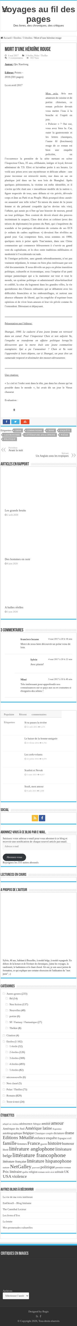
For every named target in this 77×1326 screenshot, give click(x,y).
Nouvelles (14, 1010)
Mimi (24, 679)
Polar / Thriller (41, 55)
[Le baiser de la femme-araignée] (13, 743)
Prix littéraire (12, 1172)
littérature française (14, 1161)
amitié (45, 1123)
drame (69, 1133)
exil (69, 1138)
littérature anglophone (40, 435)
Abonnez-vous (14, 857)
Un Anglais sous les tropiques (52, 454)
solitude (59, 1171)
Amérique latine (38, 1128)
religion (33, 1171)
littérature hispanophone (49, 1161)
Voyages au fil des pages (38, 14)
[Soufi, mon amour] (13, 791)
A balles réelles (14, 607)
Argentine (57, 1129)
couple (49, 1133)
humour (68, 1143)
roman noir (44, 1171)
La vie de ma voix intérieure (18, 1197)
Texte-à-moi (13, 1101)
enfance (39, 1138)
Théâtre (13, 1028)
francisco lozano (30, 639)
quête (25, 1172)
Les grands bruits (15, 510)
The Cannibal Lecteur (14, 1209)
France (33, 1143)
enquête (65, 430)
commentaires (39, 714)
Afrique (37, 1123)
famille (10, 1143)
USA (7, 1176)
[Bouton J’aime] (8, 410)
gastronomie (12, 435)
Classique (40, 1133)
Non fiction (15, 1004)
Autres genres (14, 993)
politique (10, 439)
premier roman (63, 1167)
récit (52, 1172)
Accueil (7, 37)
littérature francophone (39, 1155)
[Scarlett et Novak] (13, 775)
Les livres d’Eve (11, 1215)
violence (19, 1176)
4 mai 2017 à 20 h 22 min (60, 659)
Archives (7, 1290)
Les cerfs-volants (33, 754)
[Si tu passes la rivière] (13, 727)
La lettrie (7, 1221)
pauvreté (36, 1167)
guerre (43, 1144)
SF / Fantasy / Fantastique (23, 1022)
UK (66, 1171)
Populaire (9, 714)
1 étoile (13, 1046)
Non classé (12, 1083)
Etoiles (17, 37)
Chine (18, 430)
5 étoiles (14, 1069)
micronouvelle (14, 1077)
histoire (54, 1143)
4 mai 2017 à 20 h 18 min (60, 639)
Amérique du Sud (13, 1128)
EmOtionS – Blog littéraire (17, 1203)
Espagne (62, 1138)
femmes (22, 1143)
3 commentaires (15, 58)
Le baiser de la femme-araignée (40, 738)
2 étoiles (14, 1052)
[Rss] (35, 818)
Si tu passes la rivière (35, 722)
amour (57, 1123)
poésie (64, 435)
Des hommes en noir (17, 559)
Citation (11, 1035)
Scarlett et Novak (33, 770)
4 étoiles (14, 1063)
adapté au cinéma (11, 1124)
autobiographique (12, 1133)
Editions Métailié (18, 1137)
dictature (59, 1133)
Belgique (28, 1133)
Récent (23, 714)
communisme (34, 430)
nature (6, 1167)
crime (51, 430)
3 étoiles (27, 37)
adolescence (25, 1123)
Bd (11, 998)
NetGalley (20, 1166)
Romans (11, 1095)
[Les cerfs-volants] (13, 759)
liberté (5, 1149)
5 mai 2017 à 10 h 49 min (60, 679)
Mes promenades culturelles (18, 1227)
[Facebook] (42, 818)
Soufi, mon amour (33, 786)
